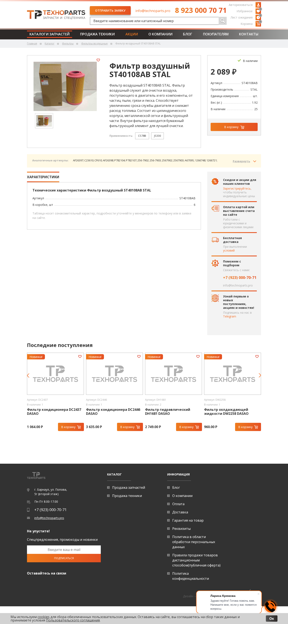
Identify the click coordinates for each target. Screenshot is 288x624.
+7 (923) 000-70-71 (239, 277)
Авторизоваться (241, 5)
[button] (30, 378)
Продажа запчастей (128, 487)
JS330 (157, 136)
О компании (160, 34)
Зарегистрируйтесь (237, 188)
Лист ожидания (246, 17)
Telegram (229, 316)
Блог (187, 34)
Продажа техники (97, 34)
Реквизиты (181, 528)
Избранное (249, 10)
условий (229, 250)
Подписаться (64, 558)
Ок (271, 618)
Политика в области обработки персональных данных (193, 541)
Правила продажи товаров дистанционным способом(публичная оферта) (196, 560)
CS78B (142, 136)
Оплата (178, 504)
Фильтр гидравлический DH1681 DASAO (167, 412)
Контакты (248, 34)
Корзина (251, 23)
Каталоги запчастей (50, 34)
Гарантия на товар (188, 520)
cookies (44, 617)
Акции (131, 34)
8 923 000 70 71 (201, 10)
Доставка (180, 512)
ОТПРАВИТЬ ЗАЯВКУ (110, 10)
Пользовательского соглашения (73, 620)
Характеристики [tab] (43, 177)
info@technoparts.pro (152, 10)
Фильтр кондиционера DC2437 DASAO (54, 412)
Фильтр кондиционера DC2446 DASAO (113, 412)
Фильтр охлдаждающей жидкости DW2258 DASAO (226, 412)
